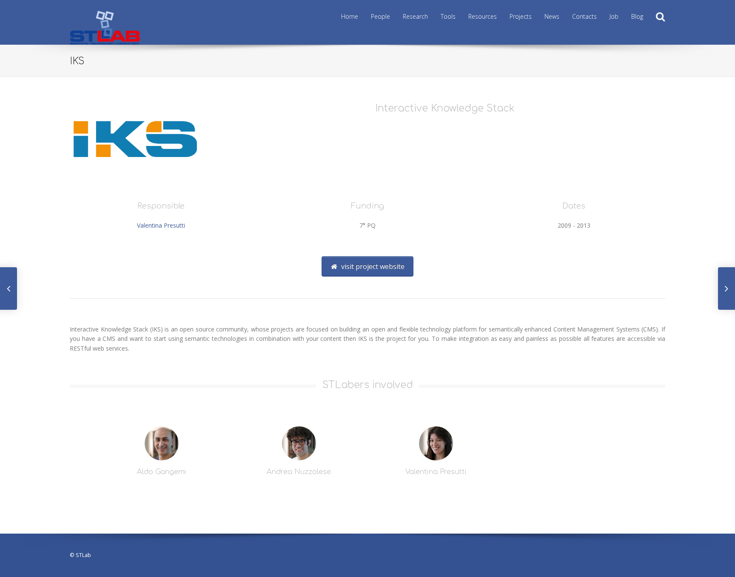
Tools (448, 16)
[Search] (660, 17)
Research (415, 16)
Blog (637, 16)
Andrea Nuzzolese (299, 472)
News (551, 16)
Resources (482, 16)
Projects (521, 16)
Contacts (584, 16)
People (380, 16)
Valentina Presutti (161, 225)
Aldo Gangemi (161, 472)
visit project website (372, 266)
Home (349, 16)
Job (614, 16)
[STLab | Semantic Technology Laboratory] (105, 13)
